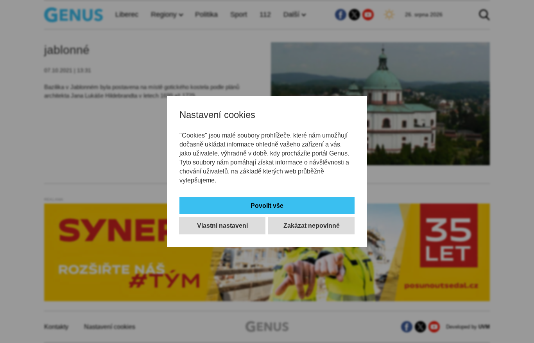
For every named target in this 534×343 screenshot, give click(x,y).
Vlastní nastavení (222, 225)
